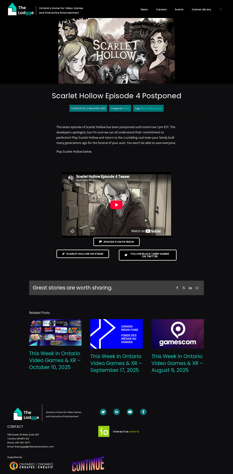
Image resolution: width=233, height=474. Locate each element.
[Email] (197, 288)
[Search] (221, 9)
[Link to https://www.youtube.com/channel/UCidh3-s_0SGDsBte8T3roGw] (130, 412)
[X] (184, 288)
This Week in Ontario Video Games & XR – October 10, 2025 (55, 360)
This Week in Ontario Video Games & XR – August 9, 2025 (177, 363)
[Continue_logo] (88, 458)
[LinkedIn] (190, 288)
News (126, 108)
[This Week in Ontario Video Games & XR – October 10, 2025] (55, 321)
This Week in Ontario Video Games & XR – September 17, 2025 (116, 363)
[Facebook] (177, 288)
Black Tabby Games (151, 108)
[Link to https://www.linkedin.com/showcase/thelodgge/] (116, 412)
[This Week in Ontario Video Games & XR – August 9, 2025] (177, 321)
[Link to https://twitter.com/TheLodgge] (103, 412)
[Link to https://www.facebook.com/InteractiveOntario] (143, 412)
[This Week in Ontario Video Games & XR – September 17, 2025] (116, 321)
